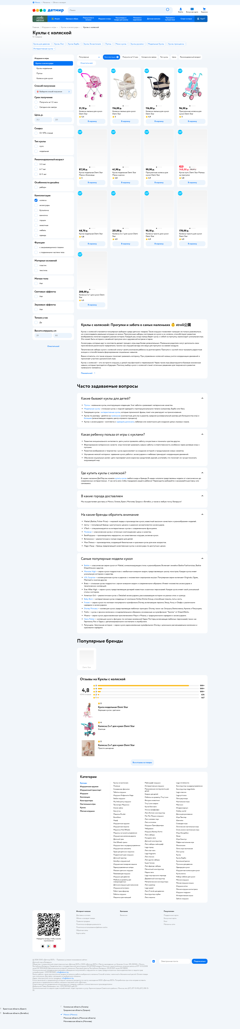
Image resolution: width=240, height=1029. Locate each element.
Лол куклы (180, 852)
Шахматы (179, 820)
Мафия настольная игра (185, 842)
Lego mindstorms (182, 783)
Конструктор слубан (153, 894)
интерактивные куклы (110, 412)
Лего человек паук (152, 819)
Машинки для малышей (122, 897)
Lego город (149, 847)
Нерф (115, 820)
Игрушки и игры (49, 27)
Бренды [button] (83, 783)
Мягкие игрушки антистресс (187, 889)
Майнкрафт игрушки (152, 783)
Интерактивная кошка (184, 896)
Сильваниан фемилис (121, 789)
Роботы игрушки (119, 894)
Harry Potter (89, 619)
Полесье (88, 532)
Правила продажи (83, 921)
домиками (129, 421)
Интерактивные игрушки (154, 786)
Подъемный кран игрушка (123, 855)
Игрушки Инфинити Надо (123, 795)
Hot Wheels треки (120, 842)
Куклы (178, 855)
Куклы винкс (181, 874)
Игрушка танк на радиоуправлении (126, 845)
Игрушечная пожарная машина (125, 864)
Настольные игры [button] (88, 804)
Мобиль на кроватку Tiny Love (156, 797)
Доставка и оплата (83, 915)
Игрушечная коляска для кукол (188, 871)
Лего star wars (150, 850)
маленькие (115, 415)
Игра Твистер (181, 817)
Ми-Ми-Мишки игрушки (154, 816)
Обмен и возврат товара (85, 918)
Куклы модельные (44, 68)
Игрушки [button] (84, 793)
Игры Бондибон (182, 833)
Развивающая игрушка (121, 874)
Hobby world (181, 811)
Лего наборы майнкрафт (154, 844)
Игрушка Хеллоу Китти (153, 832)
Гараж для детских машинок (123, 852)
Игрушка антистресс (121, 888)
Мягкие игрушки (182, 880)
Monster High (90, 571)
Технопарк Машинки (121, 805)
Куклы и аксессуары (69, 27)
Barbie (86, 565)
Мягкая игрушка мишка (185, 883)
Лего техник (149, 857)
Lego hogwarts (150, 854)
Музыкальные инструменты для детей (157, 790)
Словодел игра (181, 824)
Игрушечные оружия (121, 824)
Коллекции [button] (85, 797)
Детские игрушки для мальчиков (125, 885)
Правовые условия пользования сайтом (72, 960)
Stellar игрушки (119, 799)
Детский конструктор (153, 841)
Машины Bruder (119, 814)
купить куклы (121, 478)
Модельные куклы (92, 408)
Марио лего (149, 872)
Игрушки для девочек (121, 877)
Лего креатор (150, 885)
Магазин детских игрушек (123, 871)
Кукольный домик (183, 861)
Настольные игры (183, 802)
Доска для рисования (184, 814)
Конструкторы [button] (86, 800)
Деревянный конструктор (155, 879)
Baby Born (88, 599)
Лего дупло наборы (152, 860)
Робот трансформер (121, 891)
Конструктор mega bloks (185, 789)
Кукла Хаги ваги (151, 807)
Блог (165, 921)
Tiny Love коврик (151, 804)
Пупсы (87, 405)
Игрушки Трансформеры (154, 825)
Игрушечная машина (121, 827)
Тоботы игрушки (119, 792)
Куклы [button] (83, 807)
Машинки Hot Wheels (121, 830)
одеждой (120, 421)
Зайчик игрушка (182, 899)
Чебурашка (149, 829)
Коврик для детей (151, 794)
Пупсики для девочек (184, 864)
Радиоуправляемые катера (123, 867)
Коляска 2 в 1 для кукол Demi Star (116, 726)
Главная (35, 27)
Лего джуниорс (182, 799)
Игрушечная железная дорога (124, 836)
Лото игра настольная (184, 849)
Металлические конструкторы (156, 882)
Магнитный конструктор (154, 869)
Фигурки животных (152, 800)
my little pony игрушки (122, 802)
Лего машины (150, 897)
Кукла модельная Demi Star (113, 707)
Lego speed (149, 888)
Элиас (178, 836)
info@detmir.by (62, 972)
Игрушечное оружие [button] (89, 786)
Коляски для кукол (44, 78)
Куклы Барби (181, 858)
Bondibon (117, 817)
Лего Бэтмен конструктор (155, 813)
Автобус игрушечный (121, 861)
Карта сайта (80, 933)
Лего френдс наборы (153, 866)
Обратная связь (82, 930)
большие (88, 418)
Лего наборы (150, 835)
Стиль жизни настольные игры (187, 830)
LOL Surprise (89, 577)
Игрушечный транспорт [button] (90, 790)
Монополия (180, 845)
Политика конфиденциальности (88, 924)
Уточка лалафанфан (152, 810)
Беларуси (48, 962)
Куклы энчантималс (120, 783)
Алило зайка (118, 808)
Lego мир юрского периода (155, 876)
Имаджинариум (182, 808)
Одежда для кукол (183, 867)
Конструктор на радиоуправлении (189, 786)
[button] (201, 19)
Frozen (87, 602)
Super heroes (150, 863)
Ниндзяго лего (150, 838)
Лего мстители (150, 822)
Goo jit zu (117, 811)
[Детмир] (48, 10)
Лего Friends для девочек (154, 891)
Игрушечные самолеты (122, 849)
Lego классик (181, 792)
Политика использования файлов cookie (91, 927)
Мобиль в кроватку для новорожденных (122, 881)
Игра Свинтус (181, 839)
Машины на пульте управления (125, 833)
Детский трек (118, 839)
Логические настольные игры (187, 827)
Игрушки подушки (183, 892)
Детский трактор (119, 858)
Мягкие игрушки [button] (87, 811)
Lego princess (181, 795)
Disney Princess (91, 608)
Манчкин (179, 805)
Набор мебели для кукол (185, 877)
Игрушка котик (182, 886)
